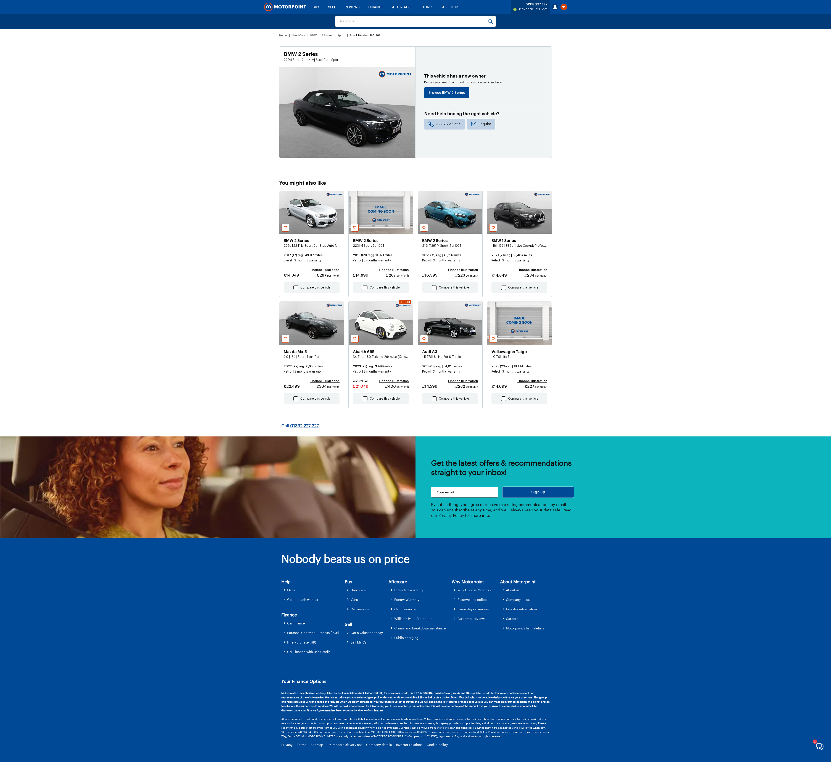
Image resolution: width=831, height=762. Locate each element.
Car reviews (360, 609)
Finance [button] (289, 615)
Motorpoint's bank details (525, 628)
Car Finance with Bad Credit (308, 652)
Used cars (358, 590)
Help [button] (286, 581)
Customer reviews (471, 619)
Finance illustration (325, 270)
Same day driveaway (473, 609)
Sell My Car (359, 642)
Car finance (296, 623)
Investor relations (409, 745)
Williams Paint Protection (413, 619)
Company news (518, 599)
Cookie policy (437, 745)
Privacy (287, 745)
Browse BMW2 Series (446, 92)
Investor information (521, 609)
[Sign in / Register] (555, 7)
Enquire (484, 124)
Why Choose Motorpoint (475, 590)
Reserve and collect (472, 599)
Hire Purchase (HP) (301, 642)
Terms (301, 745)
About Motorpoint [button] (518, 581)
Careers (512, 619)
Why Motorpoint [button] (468, 581)
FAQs (291, 590)
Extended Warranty (408, 590)
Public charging (406, 638)
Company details (379, 745)
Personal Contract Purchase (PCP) (313, 633)
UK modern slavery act (344, 745)
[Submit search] (490, 21)
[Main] (285, 7)
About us (512, 590)
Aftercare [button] (397, 581)
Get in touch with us (302, 599)
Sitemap (317, 745)
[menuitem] (313, 590)
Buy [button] (348, 581)
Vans (354, 599)
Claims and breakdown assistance (420, 628)
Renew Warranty (406, 599)
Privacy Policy (451, 515)
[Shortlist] (563, 7)
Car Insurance (405, 609)
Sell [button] (348, 624)
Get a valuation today (367, 633)
